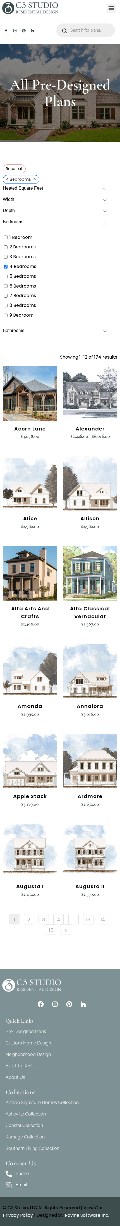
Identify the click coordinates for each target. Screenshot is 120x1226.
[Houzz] (33, 30)
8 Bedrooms (22, 306)
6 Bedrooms (22, 286)
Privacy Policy (18, 1215)
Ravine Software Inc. (87, 1215)
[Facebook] (40, 1004)
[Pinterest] (24, 30)
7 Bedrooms (22, 296)
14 (102, 919)
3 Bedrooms (22, 257)
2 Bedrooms (22, 247)
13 (88, 919)
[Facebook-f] (6, 30)
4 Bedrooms (22, 267)
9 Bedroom (21, 315)
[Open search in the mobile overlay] (86, 30)
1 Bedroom (20, 238)
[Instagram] (15, 30)
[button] (111, 8)
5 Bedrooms (22, 276)
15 (51, 930)
